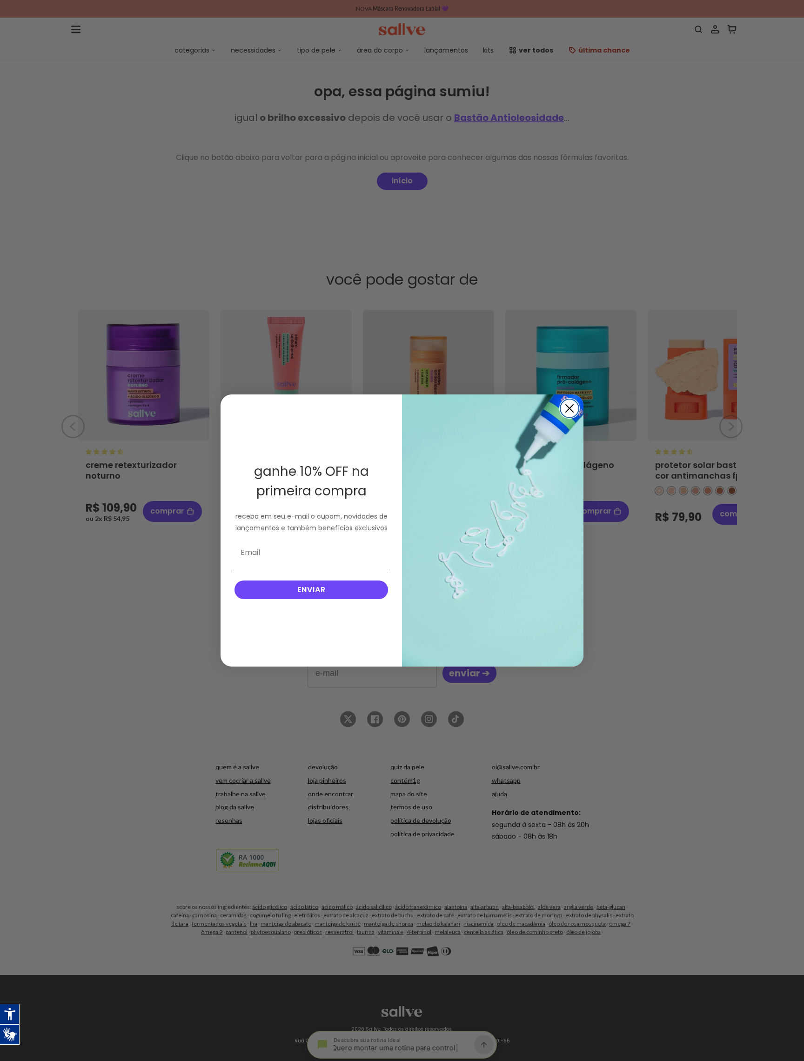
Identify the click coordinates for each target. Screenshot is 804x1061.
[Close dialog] (569, 408)
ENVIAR (311, 589)
